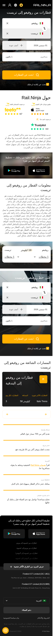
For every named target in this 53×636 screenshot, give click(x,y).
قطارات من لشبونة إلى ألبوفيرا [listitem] (26, 553)
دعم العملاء (26, 610)
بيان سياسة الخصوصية (11, 618)
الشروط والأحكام (43, 618)
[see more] (43, 379)
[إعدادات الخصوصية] (5, 630)
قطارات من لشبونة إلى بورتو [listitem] (27, 543)
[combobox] (27, 23)
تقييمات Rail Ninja (38, 465)
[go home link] (42, 5)
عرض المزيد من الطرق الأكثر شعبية (29, 566)
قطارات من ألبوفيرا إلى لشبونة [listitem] (26, 558)
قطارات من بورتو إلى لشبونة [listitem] (27, 548)
